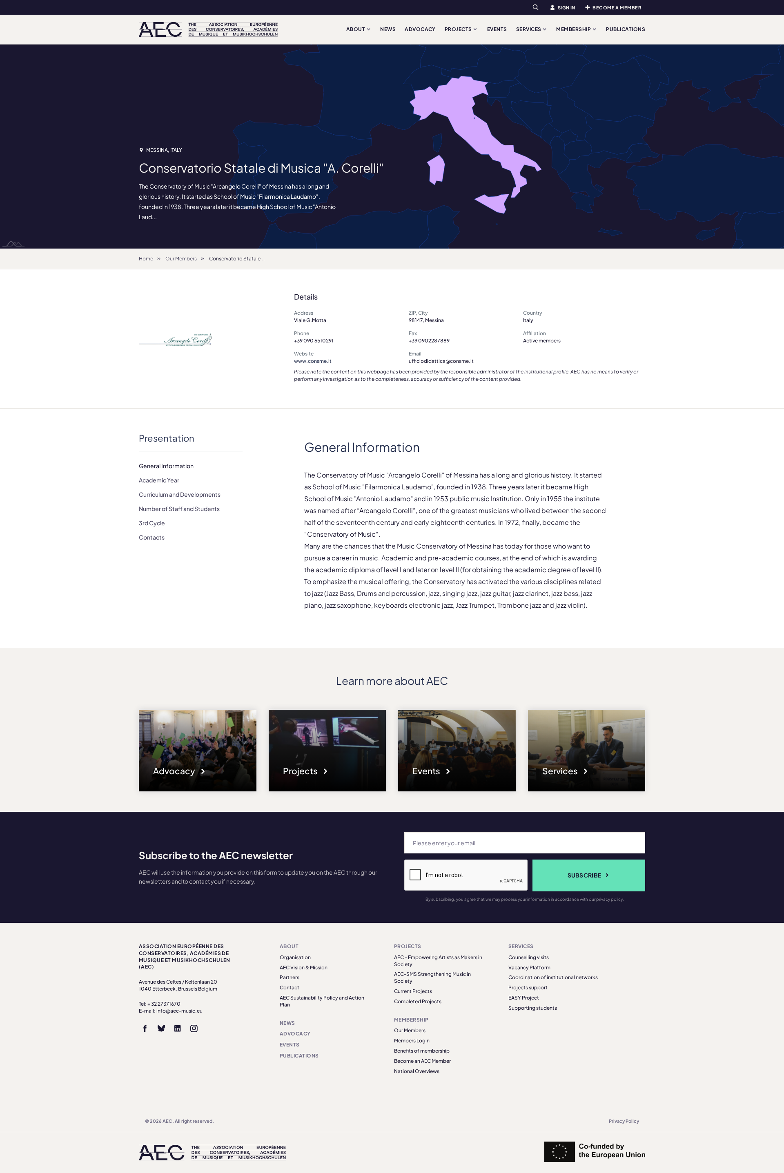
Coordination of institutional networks (553, 977)
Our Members (181, 258)
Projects (459, 29)
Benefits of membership (422, 1051)
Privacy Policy (624, 1121)
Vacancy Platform (529, 967)
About (356, 29)
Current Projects (413, 991)
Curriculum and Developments (179, 494)
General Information (166, 465)
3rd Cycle (152, 523)
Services (529, 29)
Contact (289, 987)
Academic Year (159, 480)
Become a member (616, 7)
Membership (574, 29)
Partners (289, 977)
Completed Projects (417, 1001)
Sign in (566, 7)
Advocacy (420, 29)
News (388, 29)
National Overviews (416, 1071)
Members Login (412, 1040)
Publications (625, 29)
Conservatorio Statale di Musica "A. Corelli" (258, 258)
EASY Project (523, 998)
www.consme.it (313, 361)
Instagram (194, 1028)
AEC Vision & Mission (303, 967)
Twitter (161, 1028)
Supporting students (532, 1008)
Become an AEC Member (422, 1061)
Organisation (295, 957)
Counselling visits (528, 957)
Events (497, 29)
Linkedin (178, 1028)
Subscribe (584, 875)
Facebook (145, 1028)
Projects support (528, 987)
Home (146, 258)
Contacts (152, 537)
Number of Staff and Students (179, 508)
